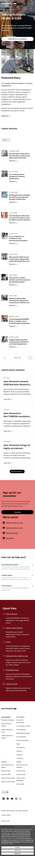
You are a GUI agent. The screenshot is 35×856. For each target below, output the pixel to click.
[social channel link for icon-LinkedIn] (3, 799)
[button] (28, 3)
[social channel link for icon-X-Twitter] (20, 799)
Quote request (7, 586)
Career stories (20, 774)
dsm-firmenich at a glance (7, 766)
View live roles (20, 771)
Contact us (19, 758)
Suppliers (19, 755)
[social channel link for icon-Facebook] (8, 799)
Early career (20, 784)
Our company (20, 717)
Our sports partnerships (20, 721)
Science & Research (22, 740)
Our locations (20, 747)
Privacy (27, 840)
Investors (4, 762)
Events (8, 642)
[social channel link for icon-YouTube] (12, 799)
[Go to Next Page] (30, 357)
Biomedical (10, 538)
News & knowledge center (11, 9)
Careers (18, 762)
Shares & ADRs (6, 774)
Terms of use (5, 821)
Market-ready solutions (14, 628)
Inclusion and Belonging (20, 779)
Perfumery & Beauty (7, 720)
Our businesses (5, 717)
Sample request (7, 575)
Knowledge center (12, 670)
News (18, 744)
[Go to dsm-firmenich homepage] (8, 3)
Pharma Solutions (12, 533)
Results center (5, 771)
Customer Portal (12, 684)
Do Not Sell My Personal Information (17, 841)
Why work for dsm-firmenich (22, 766)
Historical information (8, 778)
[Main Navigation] (32, 3)
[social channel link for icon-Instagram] (16, 799)
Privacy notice (5, 815)
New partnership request (10, 565)
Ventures (19, 751)
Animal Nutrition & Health (7, 737)
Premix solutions (11, 614)
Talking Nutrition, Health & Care (17, 656)
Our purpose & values (23, 726)
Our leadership (21, 729)
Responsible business (23, 733)
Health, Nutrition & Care (14, 523)
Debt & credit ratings (8, 782)
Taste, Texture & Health (6, 725)
